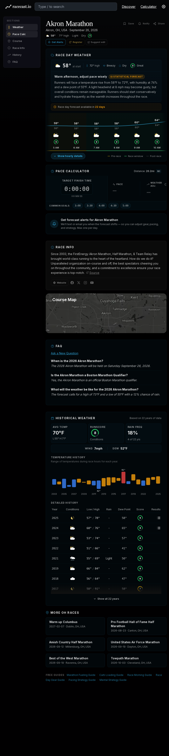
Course (17, 41)
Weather (18, 27)
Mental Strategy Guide (113, 679)
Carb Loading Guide (111, 674)
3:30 (90, 205)
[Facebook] (72, 283)
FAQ (15, 61)
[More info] (165, 184)
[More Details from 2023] (56, 538)
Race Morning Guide (139, 674)
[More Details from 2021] (56, 558)
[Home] (18, 6)
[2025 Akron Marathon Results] (154, 518)
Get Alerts (57, 42)
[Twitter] (79, 283)
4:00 (101, 205)
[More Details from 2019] (56, 568)
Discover (129, 7)
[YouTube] (92, 283)
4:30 (113, 205)
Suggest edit (98, 42)
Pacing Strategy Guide (82, 679)
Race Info (19, 48)
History (17, 54)
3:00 (78, 205)
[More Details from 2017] (56, 589)
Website (61, 282)
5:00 (125, 205)
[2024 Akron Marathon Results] (154, 528)
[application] (106, 481)
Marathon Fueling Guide (81, 674)
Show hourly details (70, 156)
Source (94, 272)
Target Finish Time (77, 180)
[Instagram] (85, 283)
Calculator (149, 7)
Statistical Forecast (128, 76)
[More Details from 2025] (56, 518)
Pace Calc (19, 34)
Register (77, 42)
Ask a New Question (64, 353)
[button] (106, 224)
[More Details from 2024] (56, 528)
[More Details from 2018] (56, 579)
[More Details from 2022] (56, 548)
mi (158, 171)
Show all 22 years (108, 598)
